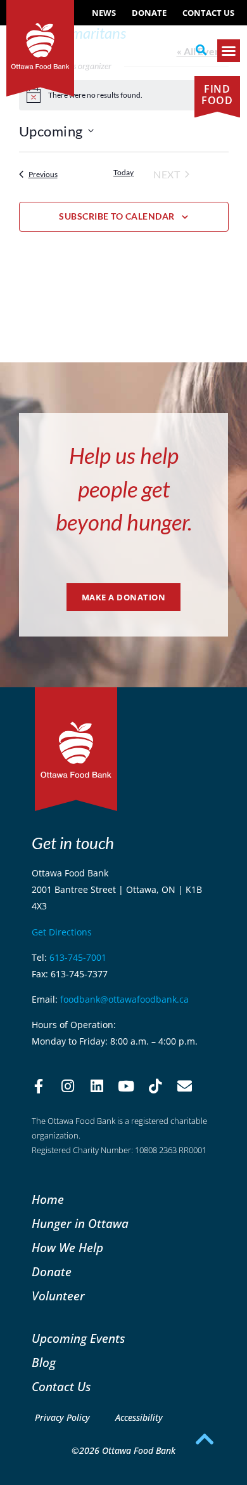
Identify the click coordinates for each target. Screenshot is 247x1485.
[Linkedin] (96, 1086)
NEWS (104, 12)
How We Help (67, 1247)
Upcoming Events (78, 1338)
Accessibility (139, 1417)
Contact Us (208, 12)
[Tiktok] (155, 1086)
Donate (149, 12)
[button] (200, 50)
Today (123, 172)
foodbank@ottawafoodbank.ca (124, 999)
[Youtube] (126, 1086)
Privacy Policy (62, 1417)
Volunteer (58, 1295)
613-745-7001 (77, 957)
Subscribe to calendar (117, 216)
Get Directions (62, 932)
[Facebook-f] (38, 1086)
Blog (44, 1362)
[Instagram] (67, 1086)
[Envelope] (184, 1086)
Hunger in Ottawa (80, 1223)
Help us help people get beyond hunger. (124, 488)
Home (48, 1199)
